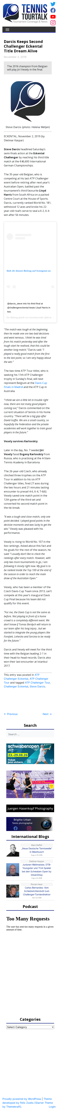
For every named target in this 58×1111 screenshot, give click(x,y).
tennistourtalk (36, 317)
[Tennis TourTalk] (25, 13)
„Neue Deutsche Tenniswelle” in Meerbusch (36, 850)
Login (52, 1106)
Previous (11, 714)
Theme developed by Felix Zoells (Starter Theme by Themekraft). (27, 1102)
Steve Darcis (37, 686)
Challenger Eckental (16, 686)
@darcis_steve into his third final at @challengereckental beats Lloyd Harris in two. (28, 307)
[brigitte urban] (16, 828)
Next (47, 714)
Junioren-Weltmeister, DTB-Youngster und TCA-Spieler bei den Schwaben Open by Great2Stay (36, 869)
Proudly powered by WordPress (21, 1098)
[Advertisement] (29, 700)
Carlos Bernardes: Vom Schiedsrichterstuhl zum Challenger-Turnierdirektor (36, 891)
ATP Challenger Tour (37, 682)
